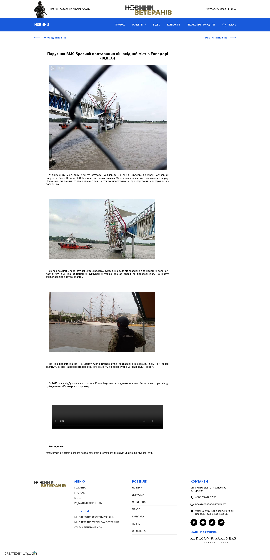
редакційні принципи (88, 503)
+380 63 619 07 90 (205, 497)
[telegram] (221, 523)
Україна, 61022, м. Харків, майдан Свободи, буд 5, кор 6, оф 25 (214, 512)
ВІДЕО (156, 24)
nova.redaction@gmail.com (210, 504)
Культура (138, 516)
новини (41, 25)
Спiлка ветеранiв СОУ (88, 527)
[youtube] (203, 523)
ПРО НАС (120, 24)
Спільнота (138, 530)
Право (136, 509)
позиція (137, 523)
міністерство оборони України (94, 517)
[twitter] (212, 523)
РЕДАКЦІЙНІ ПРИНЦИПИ (201, 24)
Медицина (138, 502)
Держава (138, 494)
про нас (79, 492)
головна (80, 487)
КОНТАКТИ (173, 24)
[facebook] (193, 523)
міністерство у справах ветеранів (96, 522)
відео (77, 497)
